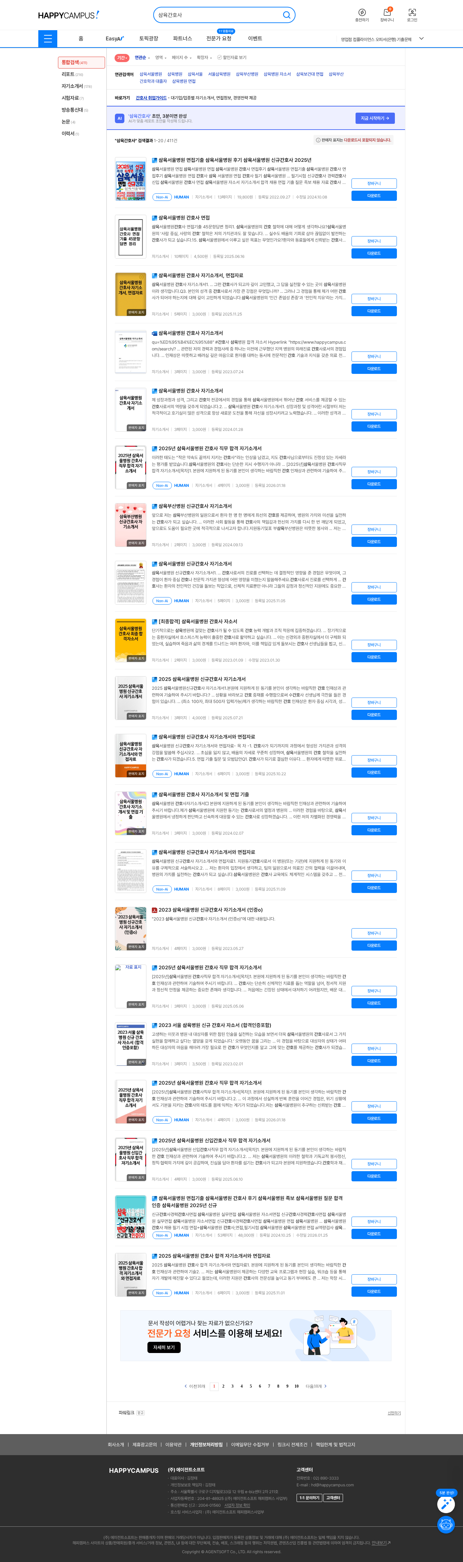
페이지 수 (180, 57)
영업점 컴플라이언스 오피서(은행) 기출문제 (376, 39)
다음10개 (314, 1386)
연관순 (140, 57)
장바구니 (374, 183)
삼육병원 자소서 (277, 74)
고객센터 (333, 1498)
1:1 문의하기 (309, 1498)
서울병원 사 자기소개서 (191, 333)
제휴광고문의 (145, 1444)
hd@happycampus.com (332, 1485)
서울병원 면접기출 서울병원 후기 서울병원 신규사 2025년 (235, 160)
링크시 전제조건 (292, 1444)
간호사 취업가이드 (151, 97)
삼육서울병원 (151, 74)
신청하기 (394, 1413)
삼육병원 (174, 74)
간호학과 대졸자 (153, 81)
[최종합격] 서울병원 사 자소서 (198, 621)
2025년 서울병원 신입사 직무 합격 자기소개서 (214, 1141)
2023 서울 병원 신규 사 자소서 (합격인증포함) (215, 1025)
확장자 (202, 57)
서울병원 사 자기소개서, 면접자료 (201, 275)
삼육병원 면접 (184, 81)
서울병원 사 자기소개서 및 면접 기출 (204, 795)
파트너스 (182, 38)
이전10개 (196, 1386)
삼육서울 (195, 74)
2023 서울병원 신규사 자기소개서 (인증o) (211, 910)
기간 (121, 57)
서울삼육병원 (219, 74)
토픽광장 (148, 38)
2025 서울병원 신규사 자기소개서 (202, 679)
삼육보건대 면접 (309, 74)
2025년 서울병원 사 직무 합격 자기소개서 (210, 448)
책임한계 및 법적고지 (335, 1444)
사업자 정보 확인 (237, 1505)
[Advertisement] (436, 154)
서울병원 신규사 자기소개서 (195, 564)
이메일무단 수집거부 (250, 1444)
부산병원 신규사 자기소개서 (195, 506)
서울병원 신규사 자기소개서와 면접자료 (207, 737)
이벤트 (255, 38)
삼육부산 (336, 74)
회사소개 (116, 1444)
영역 (159, 57)
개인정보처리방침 (206, 1444)
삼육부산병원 (247, 74)
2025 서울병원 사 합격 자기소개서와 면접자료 (214, 1256)
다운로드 (374, 195)
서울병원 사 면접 (184, 218)
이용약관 (173, 1444)
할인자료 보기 (234, 57)
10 (297, 1386)
